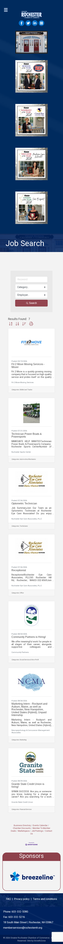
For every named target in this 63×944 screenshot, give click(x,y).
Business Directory (22, 825)
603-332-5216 (16, 917)
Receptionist (18, 570)
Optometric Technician (24, 503)
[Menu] (5, 9)
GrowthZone (40, 940)
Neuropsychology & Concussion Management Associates (30, 731)
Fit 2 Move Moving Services (22, 382)
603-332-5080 (20, 912)
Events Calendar (40, 825)
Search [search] (33, 303)
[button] (10, 324)
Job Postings (37, 831)
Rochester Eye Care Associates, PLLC (26, 519)
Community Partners (20, 652)
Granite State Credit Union (22, 802)
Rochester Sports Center (21, 452)
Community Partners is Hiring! (28, 637)
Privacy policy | (23, 899)
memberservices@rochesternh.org (22, 928)
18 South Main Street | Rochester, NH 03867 (28, 922)
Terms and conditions (45, 899)
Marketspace (24, 831)
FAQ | (10, 899)
